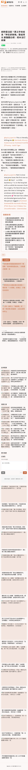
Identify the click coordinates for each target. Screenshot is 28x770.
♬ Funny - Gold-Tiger (12, 145)
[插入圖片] (21, 472)
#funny (24, 140)
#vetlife (25, 143)
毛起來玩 (11, 6)
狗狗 (3, 255)
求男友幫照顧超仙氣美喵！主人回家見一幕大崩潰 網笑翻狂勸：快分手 (14, 227)
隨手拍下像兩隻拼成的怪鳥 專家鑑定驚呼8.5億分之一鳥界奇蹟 (15, 240)
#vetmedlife (8, 203)
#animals (18, 140)
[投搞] (21, 2)
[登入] (23, 2)
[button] (19, 2)
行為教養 (17, 6)
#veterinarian (9, 143)
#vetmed (18, 143)
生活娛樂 (23, 6)
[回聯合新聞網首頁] (3, 2)
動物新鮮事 (4, 6)
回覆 (25, 472)
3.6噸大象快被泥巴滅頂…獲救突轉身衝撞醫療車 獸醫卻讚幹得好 (15, 233)
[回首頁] (7, 2)
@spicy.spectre (10, 137)
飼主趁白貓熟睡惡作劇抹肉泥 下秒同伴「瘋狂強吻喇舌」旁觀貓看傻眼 (14, 247)
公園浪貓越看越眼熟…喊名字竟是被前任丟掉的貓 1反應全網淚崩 (14, 220)
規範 (3, 472)
